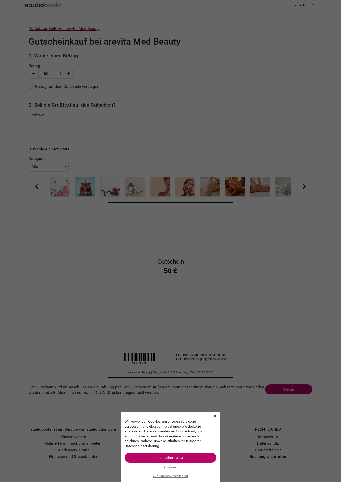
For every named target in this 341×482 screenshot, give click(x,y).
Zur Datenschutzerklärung (170, 476)
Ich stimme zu (170, 457)
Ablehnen (170, 467)
